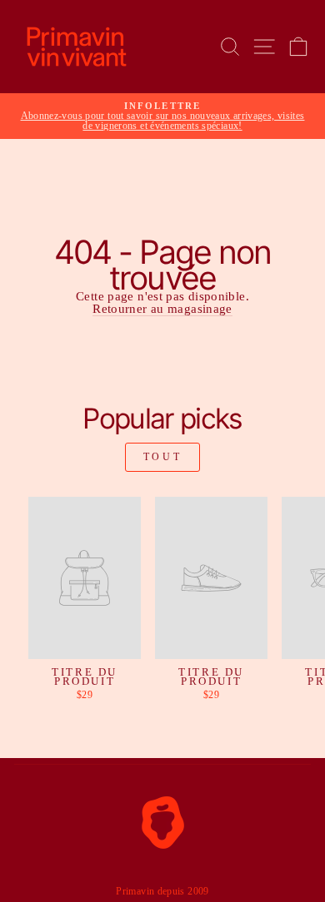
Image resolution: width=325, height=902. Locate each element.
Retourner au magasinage (162, 309)
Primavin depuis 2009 (162, 891)
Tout (162, 457)
